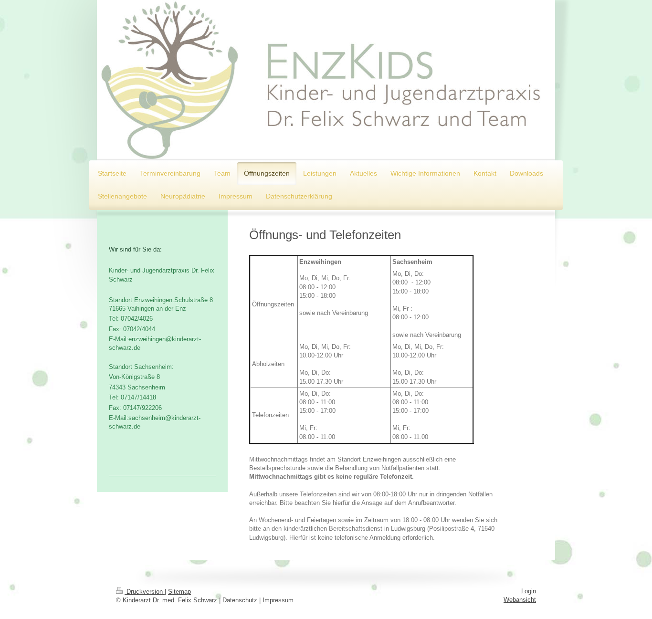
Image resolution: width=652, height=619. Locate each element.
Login (528, 591)
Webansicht (520, 599)
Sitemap (179, 591)
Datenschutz (239, 600)
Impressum (278, 600)
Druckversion (145, 591)
